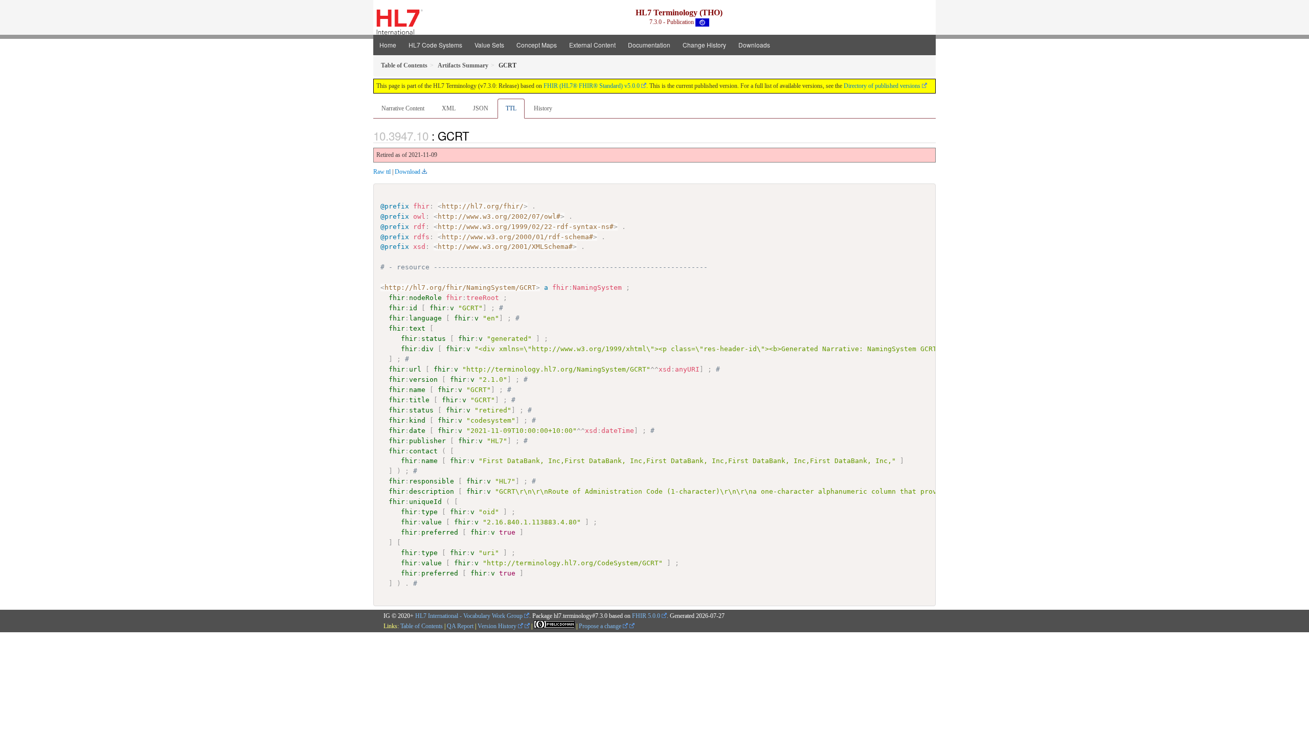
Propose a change (601, 626)
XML (449, 108)
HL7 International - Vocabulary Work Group (469, 615)
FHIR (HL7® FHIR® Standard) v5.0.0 (592, 85)
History (543, 108)
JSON (480, 108)
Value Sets (489, 44)
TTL (511, 108)
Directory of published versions (882, 85)
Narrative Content (402, 108)
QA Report (460, 626)
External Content (592, 44)
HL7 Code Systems (435, 44)
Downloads (754, 44)
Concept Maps (536, 44)
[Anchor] (475, 135)
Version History (498, 626)
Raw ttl (382, 171)
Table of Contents (421, 626)
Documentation (649, 44)
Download (407, 171)
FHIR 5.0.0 (646, 615)
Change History (704, 44)
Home (387, 44)
